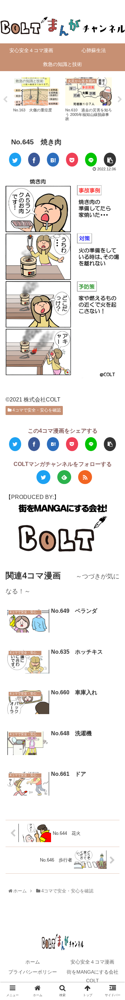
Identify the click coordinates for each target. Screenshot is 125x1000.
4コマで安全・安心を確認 (36, 410)
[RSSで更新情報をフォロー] (85, 477)
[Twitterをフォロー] (43, 477)
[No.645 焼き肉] (53, 160)
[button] (113, 724)
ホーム (32, 962)
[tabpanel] (36, 98)
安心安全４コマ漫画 (92, 962)
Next (119, 99)
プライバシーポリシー (32, 972)
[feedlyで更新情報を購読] (64, 477)
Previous (5, 99)
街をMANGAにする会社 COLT (94, 976)
